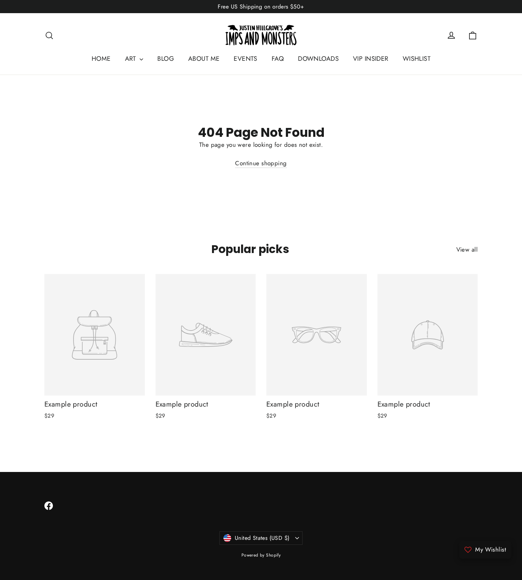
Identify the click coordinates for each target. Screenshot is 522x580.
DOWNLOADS (318, 58)
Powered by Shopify (261, 555)
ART (131, 58)
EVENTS (245, 58)
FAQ (278, 58)
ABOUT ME (203, 58)
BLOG (165, 58)
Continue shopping (261, 163)
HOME (101, 58)
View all (467, 249)
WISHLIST (416, 58)
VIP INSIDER (370, 58)
